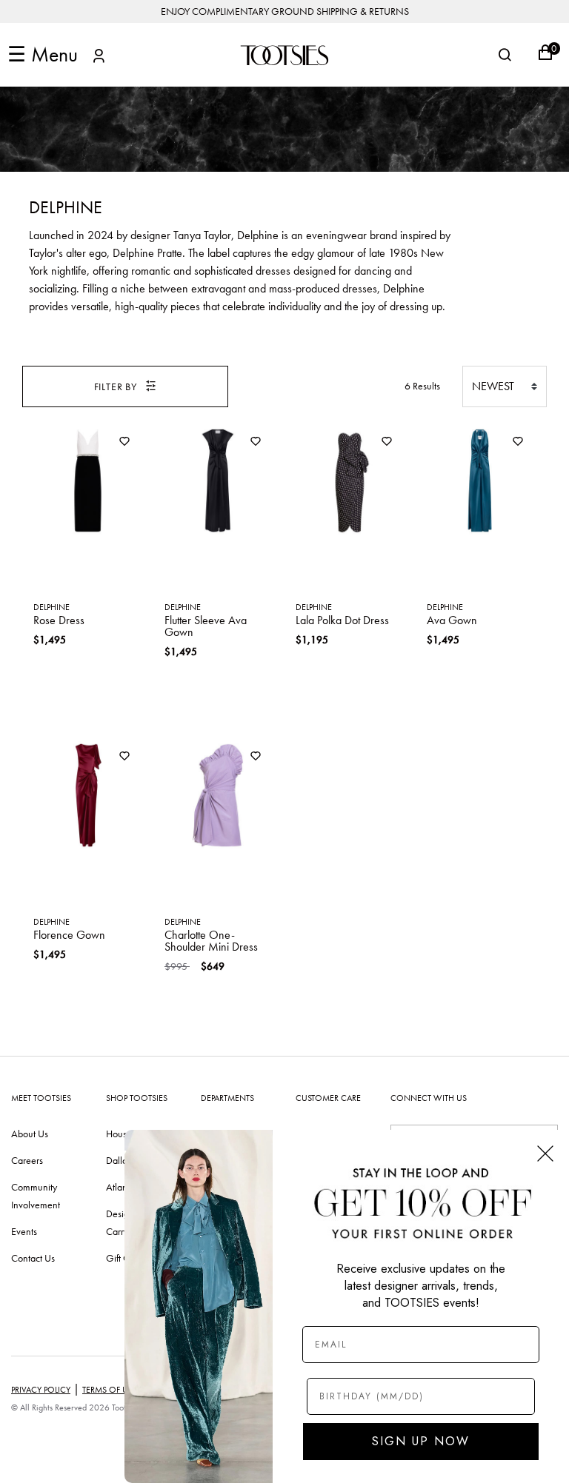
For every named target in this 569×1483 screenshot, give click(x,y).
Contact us (33, 1258)
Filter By (115, 386)
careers (27, 1160)
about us (29, 1133)
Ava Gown (452, 620)
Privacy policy (40, 1390)
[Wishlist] (124, 442)
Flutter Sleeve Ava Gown (205, 626)
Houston (122, 1133)
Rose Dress (58, 620)
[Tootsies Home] (284, 55)
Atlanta (120, 1187)
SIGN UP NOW (421, 1441)
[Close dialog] (545, 1153)
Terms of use (109, 1390)
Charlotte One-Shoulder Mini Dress (211, 940)
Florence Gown (69, 935)
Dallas (118, 1160)
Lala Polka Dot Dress (342, 620)
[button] (99, 58)
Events (24, 1231)
